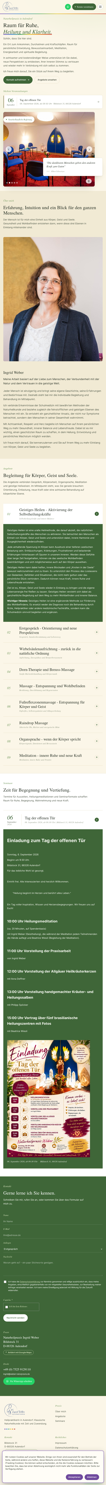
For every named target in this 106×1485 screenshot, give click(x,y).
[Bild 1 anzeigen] (7, 182)
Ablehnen (92, 1477)
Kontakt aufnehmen (17, 79)
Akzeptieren (74, 1477)
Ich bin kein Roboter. (18, 1306)
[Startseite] (10, 7)
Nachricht (7, 1256)
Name (6, 1215)
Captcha (8, 1299)
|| (88, 181)
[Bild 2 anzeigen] (9, 182)
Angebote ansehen (47, 79)
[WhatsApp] (68, 7)
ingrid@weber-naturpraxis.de (16, 1374)
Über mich (60, 1411)
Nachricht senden (15, 1317)
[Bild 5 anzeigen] (17, 182)
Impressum (61, 1443)
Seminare (60, 1421)
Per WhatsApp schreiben (21, 1381)
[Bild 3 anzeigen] (12, 182)
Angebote (60, 1416)
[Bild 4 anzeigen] (14, 182)
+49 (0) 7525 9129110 (17, 1369)
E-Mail (6, 1228)
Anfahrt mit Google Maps (20, 1352)
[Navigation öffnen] (100, 7)
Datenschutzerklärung (30, 1281)
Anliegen (7, 1242)
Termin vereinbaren (85, 6)
